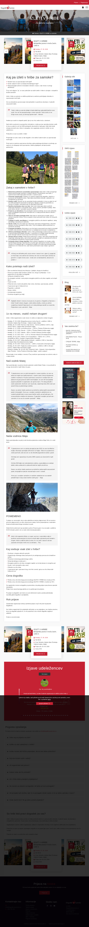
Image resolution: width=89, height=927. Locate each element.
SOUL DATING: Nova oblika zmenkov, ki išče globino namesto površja (73, 301)
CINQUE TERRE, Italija (73, 341)
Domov (36, 33)
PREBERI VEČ (73, 203)
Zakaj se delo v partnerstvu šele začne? (77, 310)
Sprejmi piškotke (43, 703)
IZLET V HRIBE (45, 43)
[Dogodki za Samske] (7, 7)
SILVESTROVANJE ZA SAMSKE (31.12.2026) (73, 350)
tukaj (49, 699)
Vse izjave (44, 674)
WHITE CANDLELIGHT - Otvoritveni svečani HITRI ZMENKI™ (73, 332)
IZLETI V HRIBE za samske (48, 33)
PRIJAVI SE (39, 65)
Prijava (76, 2)
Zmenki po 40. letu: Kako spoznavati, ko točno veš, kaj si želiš (73, 290)
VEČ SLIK (73, 138)
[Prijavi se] (83, 7)
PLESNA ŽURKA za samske (72, 345)
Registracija (84, 2)
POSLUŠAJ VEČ (73, 272)
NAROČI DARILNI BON (73, 362)
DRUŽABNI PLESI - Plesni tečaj (74, 337)
